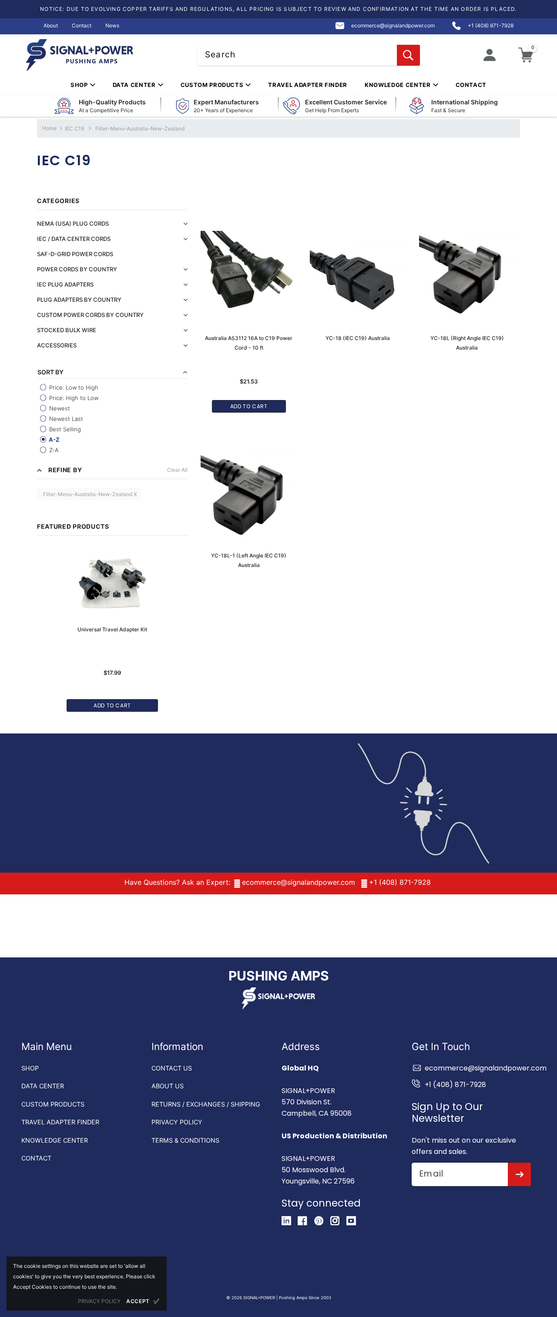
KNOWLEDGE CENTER (54, 1140)
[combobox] (308, 55)
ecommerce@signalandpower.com (298, 882)
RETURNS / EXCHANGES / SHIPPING (205, 1104)
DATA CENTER (42, 1086)
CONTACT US (171, 1068)
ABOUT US (167, 1086)
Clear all (177, 470)
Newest (58, 408)
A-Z (53, 439)
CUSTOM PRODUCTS (52, 1104)
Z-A (53, 450)
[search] (408, 55)
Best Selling (64, 429)
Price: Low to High (72, 387)
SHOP (30, 1068)
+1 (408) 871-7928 (400, 882)
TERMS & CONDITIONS (185, 1140)
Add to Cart (112, 705)
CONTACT (36, 1158)
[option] (112, 625)
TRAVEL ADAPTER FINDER (60, 1122)
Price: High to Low (72, 397)
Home (49, 128)
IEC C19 (74, 128)
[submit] (519, 1174)
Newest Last (65, 418)
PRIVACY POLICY (176, 1122)
